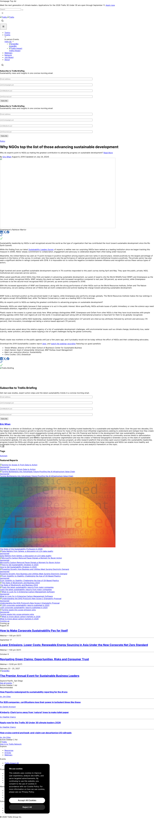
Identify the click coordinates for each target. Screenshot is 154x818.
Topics (7, 32)
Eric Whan (7, 157)
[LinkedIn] (1, 233)
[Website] (77, 237)
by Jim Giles (5, 696)
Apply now (110, 5)
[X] (5, 233)
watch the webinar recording (63, 344)
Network (8, 55)
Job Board (9, 57)
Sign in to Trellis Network (11, 744)
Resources (9, 750)
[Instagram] (4, 804)
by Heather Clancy (8, 717)
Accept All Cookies (27, 800)
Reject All (27, 807)
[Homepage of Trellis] (3, 742)
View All (8, 41)
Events (7, 35)
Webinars (8, 53)
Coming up (4, 621)
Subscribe (4, 101)
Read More (108, 153)
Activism (3, 456)
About (7, 59)
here (44, 344)
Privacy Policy (28, 792)
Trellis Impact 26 (12, 763)
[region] (27, 788)
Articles (8, 753)
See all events (6, 683)
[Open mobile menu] (3, 27)
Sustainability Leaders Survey (41, 249)
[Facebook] (8, 233)
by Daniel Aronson (8, 707)
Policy (2, 141)
